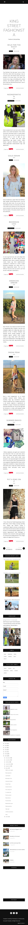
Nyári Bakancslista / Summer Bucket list (12, 573)
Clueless (12, 860)
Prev (17, 65)
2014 (6, 753)
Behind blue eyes (9, 803)
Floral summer (8, 795)
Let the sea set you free (15, 843)
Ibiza (6, 814)
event (15, 656)
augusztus (8, 766)
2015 (6, 751)
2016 (6, 749)
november (8, 759)
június (7, 816)
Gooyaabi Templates (7, 920)
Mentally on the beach (15, 836)
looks (11, 51)
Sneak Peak (14, 352)
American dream (14, 282)
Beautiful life (13, 719)
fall (14, 668)
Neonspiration (14, 95)
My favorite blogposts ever (16, 829)
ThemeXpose (15, 918)
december (8, 757)
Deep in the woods (14, 714)
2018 (6, 745)
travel (15, 654)
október (7, 762)
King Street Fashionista (14, 28)
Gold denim (14, 156)
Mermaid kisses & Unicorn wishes (17, 849)
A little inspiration (9, 811)
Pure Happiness (13, 729)
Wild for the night (14, 46)
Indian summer (13, 724)
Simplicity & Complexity (15, 735)
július (7, 768)
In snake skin (8, 792)
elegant (9, 668)
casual (5, 668)
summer (16, 670)
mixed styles (6, 670)
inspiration (11, 100)
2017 (6, 747)
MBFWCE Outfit (13, 709)
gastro (5, 656)
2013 (6, 755)
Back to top (21, 923)
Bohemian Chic (14, 223)
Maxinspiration (9, 806)
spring (11, 670)
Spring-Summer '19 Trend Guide (10, 620)
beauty (5, 658)
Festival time (8, 800)
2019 (6, 743)
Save (12, 88)
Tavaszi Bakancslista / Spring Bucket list (12, 559)
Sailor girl (7, 809)
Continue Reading (20, 88)
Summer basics (14, 420)
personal (10, 656)
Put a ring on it (14, 480)
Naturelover (8, 797)
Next (21, 65)
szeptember (8, 764)
